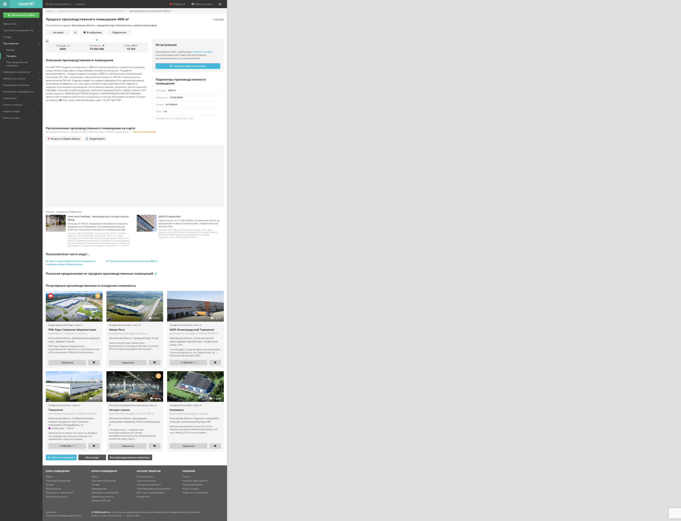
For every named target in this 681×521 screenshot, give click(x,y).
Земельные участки (57, 496)
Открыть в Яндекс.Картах (65, 138)
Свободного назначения (59, 492)
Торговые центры (146, 480)
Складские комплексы (149, 484)
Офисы (49, 476)
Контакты (51, 512)
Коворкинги (143, 496)
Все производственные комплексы (130, 457)
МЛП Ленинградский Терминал (192, 329)
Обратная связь (203, 4)
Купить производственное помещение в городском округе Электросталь (70, 262)
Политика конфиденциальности (63, 515)
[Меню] (5, 4)
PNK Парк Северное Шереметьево (72, 329)
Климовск (177, 410)
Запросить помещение (195, 492)
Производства (53, 488)
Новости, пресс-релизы (195, 480)
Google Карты (97, 138)
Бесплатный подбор (23, 15)
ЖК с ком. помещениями (150, 492)
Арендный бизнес (101, 500)
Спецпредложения (192, 484)
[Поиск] (220, 4)
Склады (50, 484)
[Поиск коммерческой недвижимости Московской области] (26, 4)
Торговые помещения (58, 480)
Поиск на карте (190, 488)
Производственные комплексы (154, 488)
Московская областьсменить (66, 4)
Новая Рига (117, 329)
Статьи (186, 476)
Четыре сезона (119, 410)
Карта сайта (133, 515)
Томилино (55, 410)
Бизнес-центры (145, 476)
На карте (58, 32)
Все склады (92, 457)
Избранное (178, 4)
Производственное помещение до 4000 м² (133, 261)
